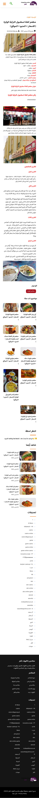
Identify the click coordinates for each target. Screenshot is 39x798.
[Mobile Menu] (4, 3)
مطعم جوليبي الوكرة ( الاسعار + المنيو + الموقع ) (10, 361)
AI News (30, 523)
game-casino (29, 544)
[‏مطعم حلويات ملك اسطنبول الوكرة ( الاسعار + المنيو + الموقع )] (28, 502)
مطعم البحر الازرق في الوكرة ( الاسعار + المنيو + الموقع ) (10, 397)
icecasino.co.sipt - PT (27, 554)
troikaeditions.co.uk (27, 602)
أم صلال (31, 615)
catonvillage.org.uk (27, 537)
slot (32, 581)
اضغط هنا (33, 83)
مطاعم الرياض (31, 681)
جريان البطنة (29, 639)
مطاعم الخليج (16, 689)
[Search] (10, 3)
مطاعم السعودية (15, 678)
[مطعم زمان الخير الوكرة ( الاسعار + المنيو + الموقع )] (28, 478)
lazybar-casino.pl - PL (26, 564)
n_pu (31, 568)
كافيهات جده (31, 692)
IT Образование (28, 557)
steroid (31, 595)
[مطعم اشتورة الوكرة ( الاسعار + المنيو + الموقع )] (28, 467)
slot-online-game (28, 591)
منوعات (31, 646)
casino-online (29, 533)
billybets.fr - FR (28, 526)
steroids (30, 598)
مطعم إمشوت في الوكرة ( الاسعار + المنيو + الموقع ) (28, 419)
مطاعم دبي (32, 685)
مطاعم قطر (17, 692)
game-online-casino (27, 550)
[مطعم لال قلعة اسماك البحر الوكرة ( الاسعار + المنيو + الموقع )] (28, 490)
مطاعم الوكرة (31, 291)
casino (31, 530)
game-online (29, 547)
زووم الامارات (31, 689)
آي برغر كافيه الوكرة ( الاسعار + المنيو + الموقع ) (28, 317)
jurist (31, 561)
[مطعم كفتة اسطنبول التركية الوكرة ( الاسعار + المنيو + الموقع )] (19, 42)
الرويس (31, 629)
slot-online (29, 588)
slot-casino (29, 585)
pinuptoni (30, 578)
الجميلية (31, 619)
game (31, 540)
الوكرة (31, 636)
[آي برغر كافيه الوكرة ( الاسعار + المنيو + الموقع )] (28, 456)
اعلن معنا (14, 793)
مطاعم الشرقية (16, 681)
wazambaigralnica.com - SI (25, 609)
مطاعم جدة (16, 685)
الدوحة (31, 626)
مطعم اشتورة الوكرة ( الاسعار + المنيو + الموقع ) (10, 317)
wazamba (30, 605)
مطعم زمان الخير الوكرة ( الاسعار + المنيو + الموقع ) (28, 339)
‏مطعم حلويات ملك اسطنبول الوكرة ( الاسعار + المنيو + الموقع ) (28, 361)
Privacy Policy (22, 793)
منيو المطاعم (31, 678)
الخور (31, 622)
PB (32, 574)
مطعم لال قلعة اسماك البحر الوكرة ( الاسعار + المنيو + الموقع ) (11, 339)
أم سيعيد (30, 612)
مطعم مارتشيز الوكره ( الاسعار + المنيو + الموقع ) (28, 383)
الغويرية (31, 633)
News (31, 571)
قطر (32, 643)
